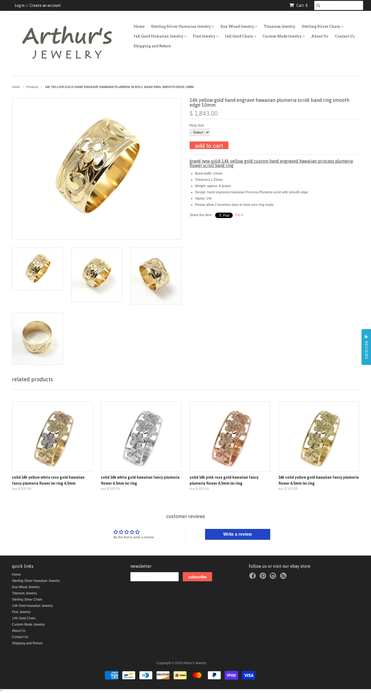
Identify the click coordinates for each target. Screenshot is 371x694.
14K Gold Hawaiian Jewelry (159, 36)
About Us (319, 36)
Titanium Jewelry (279, 26)
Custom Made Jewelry (283, 36)
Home (139, 26)
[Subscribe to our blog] (284, 577)
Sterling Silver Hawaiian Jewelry (181, 26)
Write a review (237, 534)
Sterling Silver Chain (321, 26)
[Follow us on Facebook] (253, 577)
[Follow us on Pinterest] (264, 577)
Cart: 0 (301, 5)
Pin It (239, 215)
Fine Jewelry (204, 36)
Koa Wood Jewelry (238, 26)
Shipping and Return (152, 46)
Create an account (45, 5)
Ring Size (197, 125)
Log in (19, 5)
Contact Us (345, 36)
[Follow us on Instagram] (274, 577)
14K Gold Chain (239, 36)
